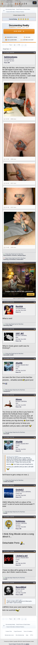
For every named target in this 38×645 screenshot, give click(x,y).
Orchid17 (20, 490)
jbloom (19, 399)
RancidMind (21, 587)
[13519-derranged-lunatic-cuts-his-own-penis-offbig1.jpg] (20, 140)
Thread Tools (6, 49)
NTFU (31, 635)
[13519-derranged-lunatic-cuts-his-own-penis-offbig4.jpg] (20, 228)
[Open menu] (35, 2)
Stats (27, 635)
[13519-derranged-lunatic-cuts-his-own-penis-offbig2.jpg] (20, 172)
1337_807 (20, 333)
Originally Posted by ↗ (12, 456)
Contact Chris (9, 631)
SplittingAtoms (10, 57)
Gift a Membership (20, 635)
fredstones (20, 521)
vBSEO (27, 644)
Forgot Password (18, 631)
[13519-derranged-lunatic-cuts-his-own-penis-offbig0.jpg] (20, 100)
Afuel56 (19, 363)
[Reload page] (4, 10)
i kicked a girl (22, 556)
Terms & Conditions (28, 631)
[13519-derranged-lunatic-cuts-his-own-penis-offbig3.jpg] (20, 196)
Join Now (17, 31)
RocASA (19, 306)
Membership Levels (9, 635)
